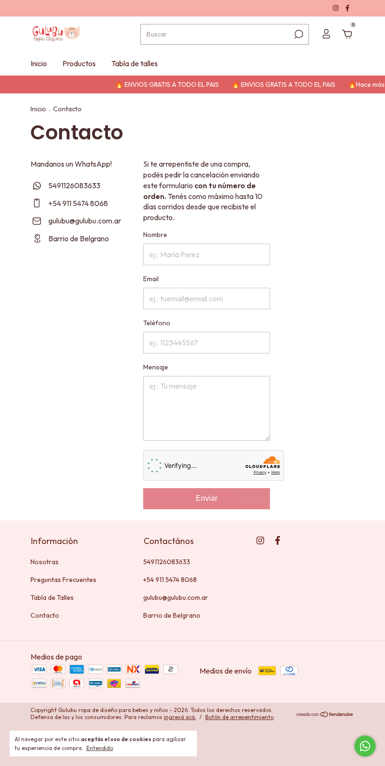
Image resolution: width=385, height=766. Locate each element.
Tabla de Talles (52, 597)
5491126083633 (73, 185)
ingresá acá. (180, 716)
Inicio (39, 63)
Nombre (155, 234)
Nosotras (45, 562)
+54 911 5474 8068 (77, 203)
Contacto (45, 615)
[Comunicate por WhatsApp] (365, 746)
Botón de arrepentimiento (239, 716)
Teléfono (156, 323)
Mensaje (155, 367)
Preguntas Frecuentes (63, 579)
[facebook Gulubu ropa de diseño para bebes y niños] (347, 8)
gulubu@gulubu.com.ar (84, 220)
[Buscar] (298, 34)
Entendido (99, 747)
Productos (79, 63)
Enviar (206, 498)
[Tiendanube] (325, 714)
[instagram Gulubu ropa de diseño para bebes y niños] (336, 8)
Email (151, 279)
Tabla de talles (134, 63)
